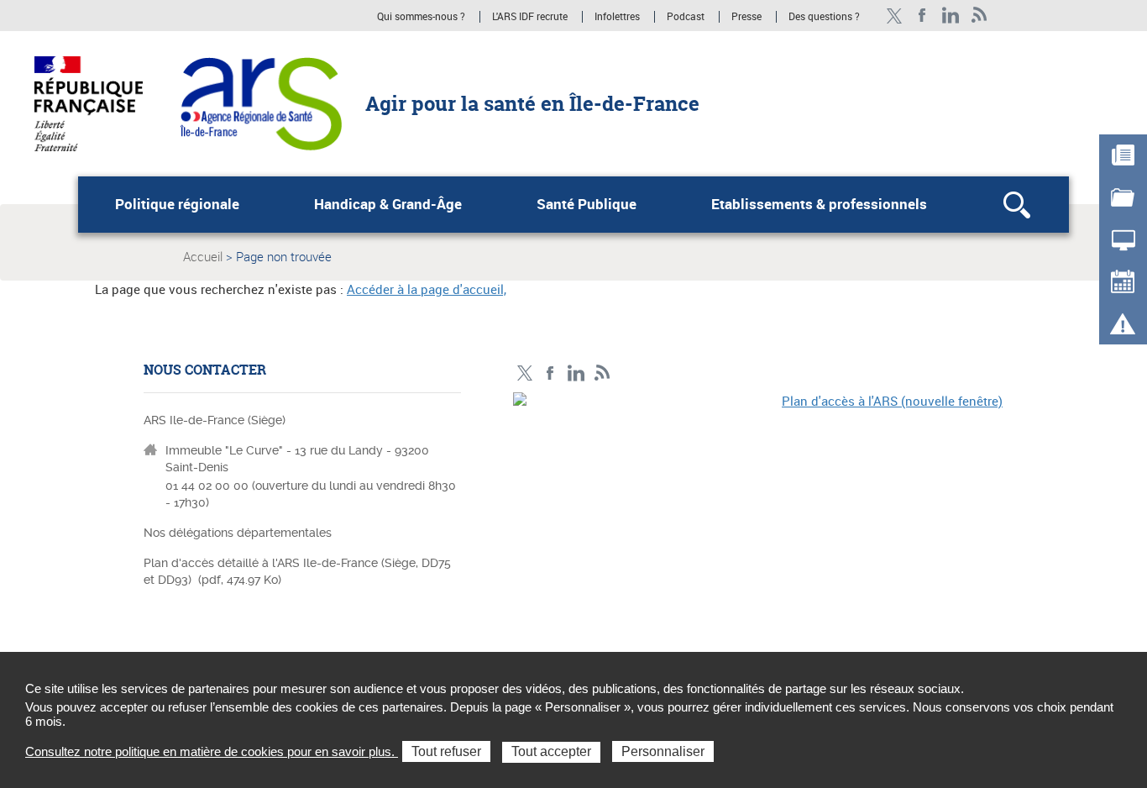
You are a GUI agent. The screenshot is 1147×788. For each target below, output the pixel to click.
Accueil (203, 256)
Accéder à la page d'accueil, (426, 289)
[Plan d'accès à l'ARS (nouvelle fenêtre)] (758, 508)
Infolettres (617, 17)
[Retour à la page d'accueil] (261, 102)
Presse (746, 17)
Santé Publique (586, 204)
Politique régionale (177, 204)
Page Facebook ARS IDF (922, 15)
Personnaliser (662, 751)
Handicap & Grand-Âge (388, 204)
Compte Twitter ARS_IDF (894, 15)
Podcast (685, 17)
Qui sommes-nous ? (421, 17)
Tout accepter (551, 751)
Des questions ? (824, 17)
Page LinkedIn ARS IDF (951, 15)
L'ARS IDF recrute (530, 17)
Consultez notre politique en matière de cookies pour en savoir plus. (211, 751)
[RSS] (979, 15)
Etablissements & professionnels (819, 204)
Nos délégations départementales (238, 532)
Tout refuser (446, 751)
